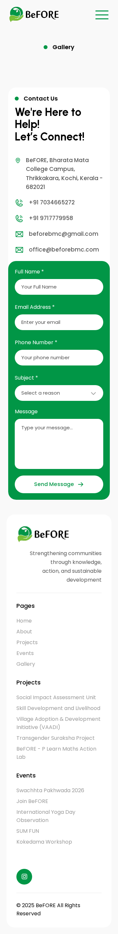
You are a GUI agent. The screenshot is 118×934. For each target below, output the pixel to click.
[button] (102, 15)
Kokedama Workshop (44, 842)
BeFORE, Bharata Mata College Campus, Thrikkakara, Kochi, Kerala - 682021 (64, 173)
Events (25, 653)
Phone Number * (36, 342)
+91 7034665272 (52, 202)
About (24, 631)
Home (24, 621)
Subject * (26, 378)
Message (26, 411)
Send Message (54, 484)
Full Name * (29, 271)
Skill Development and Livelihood (58, 708)
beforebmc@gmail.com (63, 234)
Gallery (25, 664)
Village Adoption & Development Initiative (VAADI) (58, 723)
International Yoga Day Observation (45, 816)
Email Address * (35, 307)
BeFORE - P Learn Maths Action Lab (56, 753)
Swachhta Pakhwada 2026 (50, 790)
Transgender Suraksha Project (55, 738)
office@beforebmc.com (64, 249)
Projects (27, 642)
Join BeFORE (32, 801)
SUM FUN (27, 831)
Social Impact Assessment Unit (56, 697)
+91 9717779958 (51, 218)
